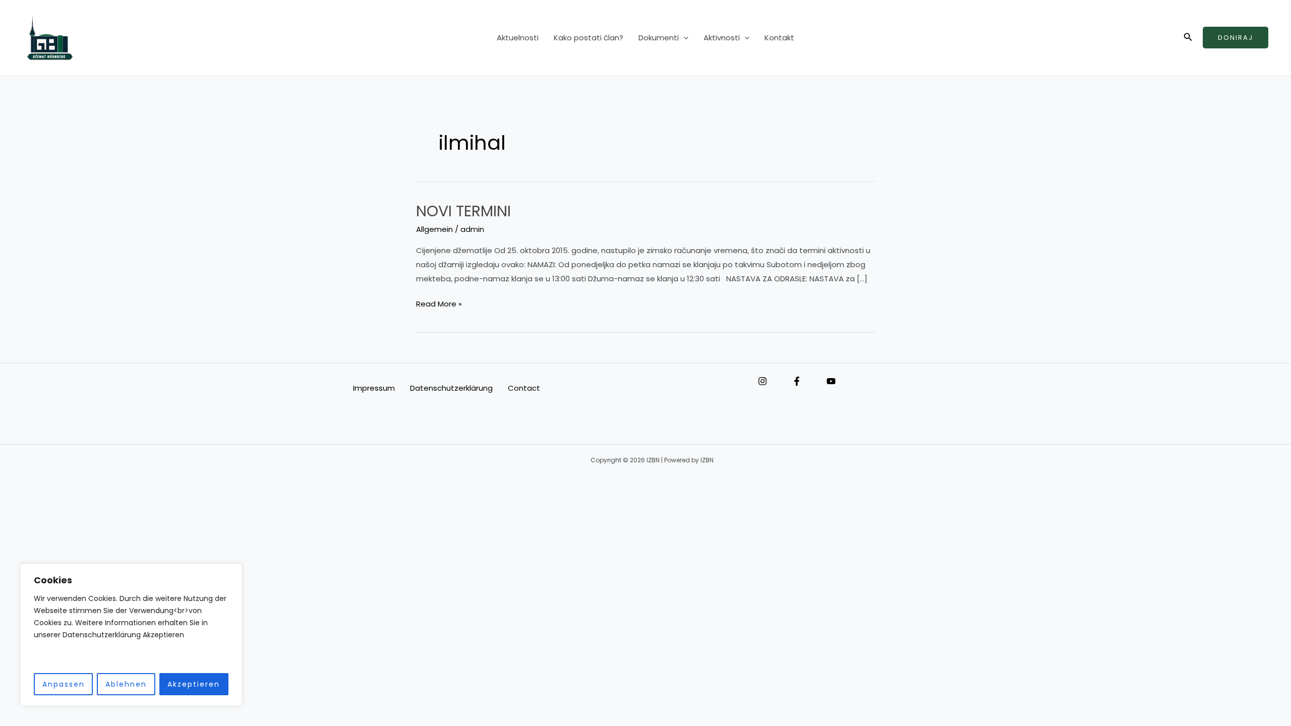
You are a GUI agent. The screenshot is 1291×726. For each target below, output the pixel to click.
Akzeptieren (193, 684)
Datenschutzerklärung (451, 388)
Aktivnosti (721, 37)
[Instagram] (762, 381)
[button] (683, 38)
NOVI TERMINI (463, 211)
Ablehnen (126, 684)
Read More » (439, 303)
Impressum (374, 388)
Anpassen (63, 684)
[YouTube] (831, 381)
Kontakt (779, 37)
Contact (524, 388)
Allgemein (434, 229)
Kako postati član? (588, 37)
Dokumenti (658, 37)
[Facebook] (796, 381)
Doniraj (1235, 37)
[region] (131, 635)
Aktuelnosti (518, 37)
